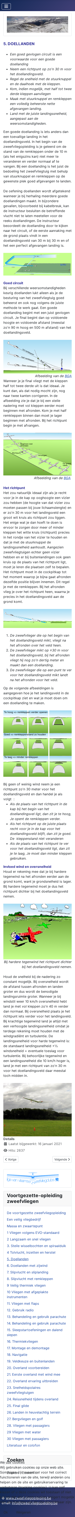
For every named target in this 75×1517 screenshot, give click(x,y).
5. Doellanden (18, 1259)
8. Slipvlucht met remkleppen (30, 1279)
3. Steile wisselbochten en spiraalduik (36, 1246)
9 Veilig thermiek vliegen (26, 1285)
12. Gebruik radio (20, 1310)
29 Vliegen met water (24, 1432)
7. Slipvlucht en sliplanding (27, 1272)
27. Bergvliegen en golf (25, 1419)
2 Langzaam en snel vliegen (29, 1239)
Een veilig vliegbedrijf (24, 1219)
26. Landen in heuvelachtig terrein (33, 1412)
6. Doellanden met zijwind (27, 1266)
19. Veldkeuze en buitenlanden (31, 1361)
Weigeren (23, 1512)
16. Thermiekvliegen (22, 1341)
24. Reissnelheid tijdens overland (32, 1399)
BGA (68, 376)
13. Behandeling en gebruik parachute (36, 1317)
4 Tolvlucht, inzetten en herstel (31, 1252)
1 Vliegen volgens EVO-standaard (33, 1233)
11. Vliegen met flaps (23, 1303)
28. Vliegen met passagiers (28, 1425)
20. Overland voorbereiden (28, 1368)
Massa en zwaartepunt (25, 1226)
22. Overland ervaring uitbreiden (32, 1381)
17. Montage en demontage (28, 1348)
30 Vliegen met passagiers (28, 1439)
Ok (6, 1512)
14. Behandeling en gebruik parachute (36, 1323)
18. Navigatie (17, 1355)
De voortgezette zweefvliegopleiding (36, 1213)
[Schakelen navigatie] (6, 6)
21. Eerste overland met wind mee (33, 1374)
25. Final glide (18, 1406)
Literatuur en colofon (23, 1445)
